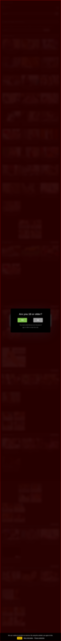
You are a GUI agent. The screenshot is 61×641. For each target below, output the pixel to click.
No (38, 320)
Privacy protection (39, 638)
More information (28, 638)
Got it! (19, 638)
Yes (22, 320)
